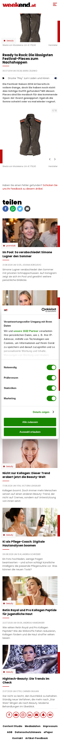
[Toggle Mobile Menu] (55, 4)
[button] (49, 159)
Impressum (50, 726)
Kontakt (17, 738)
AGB (9, 732)
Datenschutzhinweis (28, 732)
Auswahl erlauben (30, 431)
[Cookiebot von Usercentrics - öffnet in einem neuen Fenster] (42, 310)
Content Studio (12, 726)
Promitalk (11, 245)
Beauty (10, 40)
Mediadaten (32, 726)
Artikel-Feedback (36, 738)
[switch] (51, 377)
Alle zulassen (30, 422)
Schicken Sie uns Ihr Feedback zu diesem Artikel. (30, 187)
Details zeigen (41, 412)
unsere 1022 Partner (26, 331)
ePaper (48, 732)
